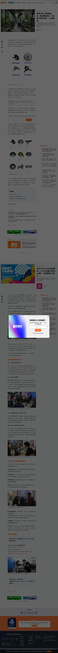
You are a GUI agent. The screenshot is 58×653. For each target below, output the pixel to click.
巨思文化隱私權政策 (40, 333)
